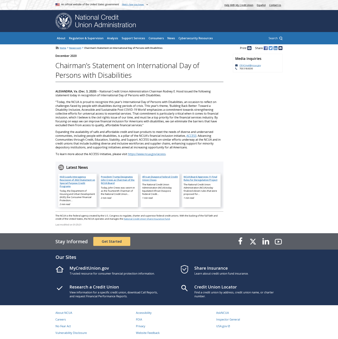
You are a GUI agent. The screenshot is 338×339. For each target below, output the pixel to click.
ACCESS (191, 136)
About (61, 38)
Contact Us (275, 5)
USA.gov (221, 326)
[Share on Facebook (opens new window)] (266, 48)
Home (63, 47)
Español (261, 5)
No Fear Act (63, 326)
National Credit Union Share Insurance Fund (147, 218)
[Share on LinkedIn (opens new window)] (275, 48)
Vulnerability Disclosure (71, 333)
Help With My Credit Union (238, 5)
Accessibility (144, 313)
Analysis (112, 38)
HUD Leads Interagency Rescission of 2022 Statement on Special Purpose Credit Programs (77, 181)
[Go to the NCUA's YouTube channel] (278, 241)
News (171, 38)
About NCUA (63, 313)
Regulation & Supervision (86, 38)
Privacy (140, 326)
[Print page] (249, 48)
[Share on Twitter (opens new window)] (270, 48)
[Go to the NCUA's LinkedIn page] (265, 241)
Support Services (133, 38)
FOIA (139, 319)
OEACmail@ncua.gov (250, 65)
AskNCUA (222, 313)
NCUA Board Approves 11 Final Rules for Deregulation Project (200, 178)
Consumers (156, 38)
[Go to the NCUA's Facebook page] (240, 241)
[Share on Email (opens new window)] (280, 48)
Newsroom (75, 47)
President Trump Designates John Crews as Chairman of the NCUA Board (117, 180)
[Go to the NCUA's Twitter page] (253, 241)
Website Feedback (148, 333)
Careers (60, 319)
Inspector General (228, 319)
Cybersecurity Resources (196, 38)
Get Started (112, 241)
